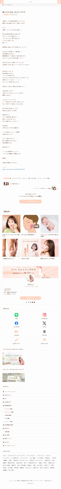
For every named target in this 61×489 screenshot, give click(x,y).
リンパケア (39, 178)
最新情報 (7, 431)
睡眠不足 (13, 465)
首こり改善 (11, 470)
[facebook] (26, 302)
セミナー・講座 (8, 421)
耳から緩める (40, 465)
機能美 (40, 463)
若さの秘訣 (10, 467)
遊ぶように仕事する (44, 467)
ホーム (11, 480)
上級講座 (5, 460)
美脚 (34, 465)
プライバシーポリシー (39, 480)
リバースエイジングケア (16, 178)
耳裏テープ (47, 465)
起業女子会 (35, 467)
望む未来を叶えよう (33, 463)
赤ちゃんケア (28, 467)
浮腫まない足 (51, 463)
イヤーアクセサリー (31, 455)
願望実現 (52, 467)
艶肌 (29, 178)
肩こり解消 (34, 178)
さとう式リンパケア (10, 445)
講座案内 (22, 467)
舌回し (52, 465)
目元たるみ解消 (6, 465)
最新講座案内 (8, 405)
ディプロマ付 (6, 458)
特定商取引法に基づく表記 (26, 480)
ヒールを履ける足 (14, 458)
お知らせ (7, 428)
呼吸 (53, 460)
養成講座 (5, 470)
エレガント (48, 455)
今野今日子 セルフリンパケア (36, 460)
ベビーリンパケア (24, 458)
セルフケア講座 (8, 409)
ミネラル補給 (40, 458)
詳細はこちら (30, 298)
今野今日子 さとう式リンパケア (20, 460)
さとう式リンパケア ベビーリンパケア (16, 455)
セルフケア (25, 178)
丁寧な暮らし (47, 458)
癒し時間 (7, 435)
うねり (4, 455)
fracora (7, 442)
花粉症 (4, 467)
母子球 (45, 463)
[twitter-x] (28, 302)
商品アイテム (8, 438)
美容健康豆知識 (9, 425)
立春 (18, 465)
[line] (32, 302)
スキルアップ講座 (9, 412)
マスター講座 (32, 458)
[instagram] (30, 302)
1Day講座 (7, 418)
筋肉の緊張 (23, 465)
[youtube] (34, 302)
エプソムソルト (40, 455)
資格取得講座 (8, 415)
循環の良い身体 (11, 463)
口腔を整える (48, 460)
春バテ (25, 463)
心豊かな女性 (19, 463)
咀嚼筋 (4, 463)
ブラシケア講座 (46, 178)
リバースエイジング (10, 391)
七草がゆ (54, 458)
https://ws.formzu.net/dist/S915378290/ (13, 169)
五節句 (10, 460)
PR (5, 398)
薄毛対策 (16, 467)
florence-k (6, 14)
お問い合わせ (48, 480)
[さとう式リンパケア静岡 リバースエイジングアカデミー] (30, 2)
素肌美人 (29, 465)
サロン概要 (17, 480)
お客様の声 (7, 402)
